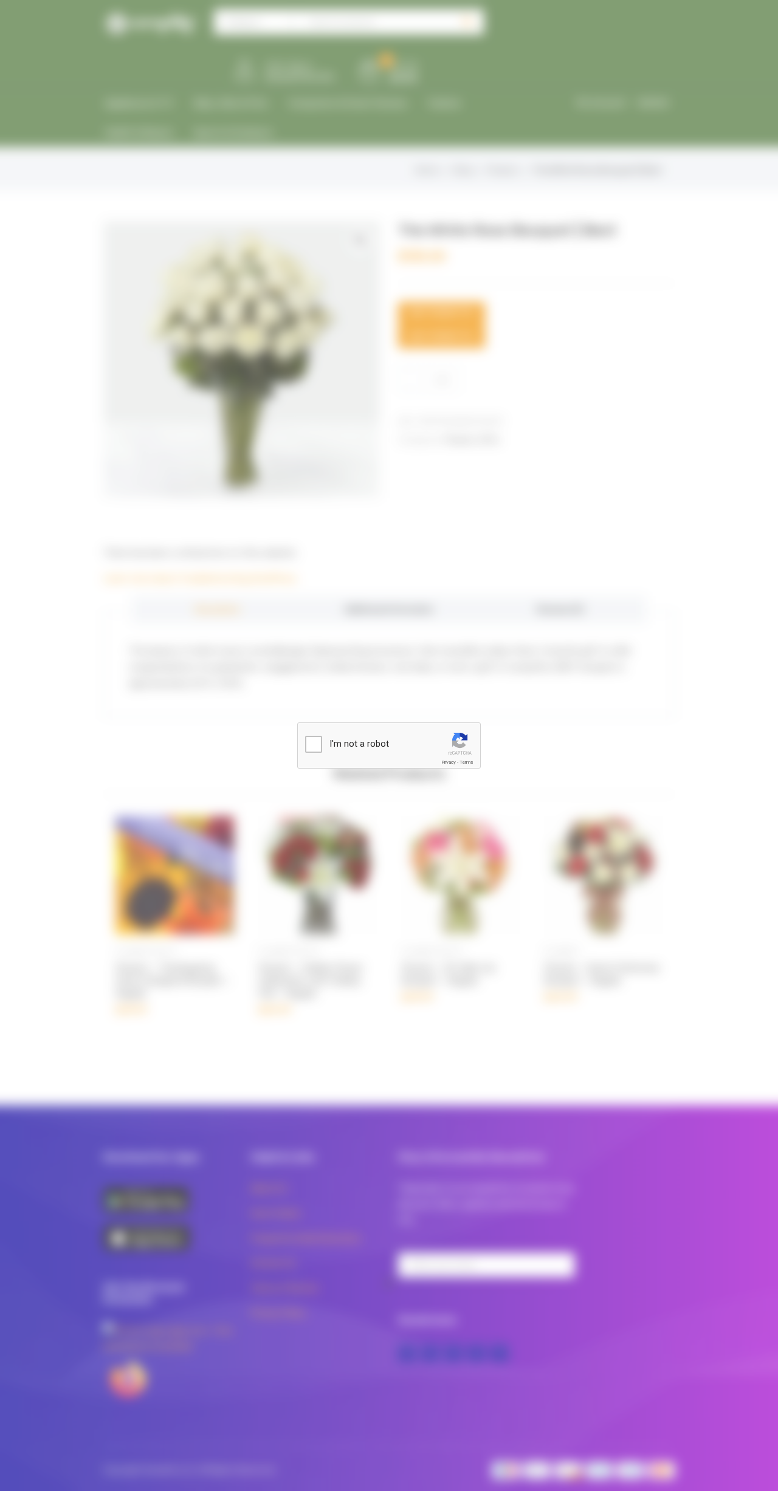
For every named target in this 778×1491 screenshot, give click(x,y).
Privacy (448, 762)
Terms (466, 762)
